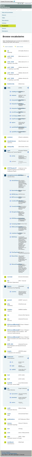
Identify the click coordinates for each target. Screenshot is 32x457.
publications (11, 419)
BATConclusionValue (15, 197)
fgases (9, 286)
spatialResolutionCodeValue (15, 131)
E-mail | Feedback (6, 452)
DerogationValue (15, 212)
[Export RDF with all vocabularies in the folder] (28, 88)
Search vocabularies (9, 46)
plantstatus (14, 397)
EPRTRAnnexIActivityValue (15, 218)
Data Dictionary (13, 9)
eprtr (8, 150)
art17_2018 (10, 78)
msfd (8, 408)
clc (12, 362)
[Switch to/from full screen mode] (23, 3)
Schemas (4, 23)
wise (8, 436)
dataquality (10, 146)
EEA (8, 1)
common (10, 137)
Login (20, 3)
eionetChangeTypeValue (15, 112)
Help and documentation (7, 12)
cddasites (14, 95)
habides (9, 309)
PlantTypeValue (15, 252)
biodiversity (10, 84)
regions (13, 122)
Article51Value (15, 180)
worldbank (10, 442)
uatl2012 (14, 369)
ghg (8, 304)
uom (8, 432)
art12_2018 (10, 62)
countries (14, 291)
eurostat (9, 276)
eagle (13, 365)
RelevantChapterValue (15, 264)
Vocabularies (5, 25)
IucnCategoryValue (15, 115)
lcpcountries (15, 393)
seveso (9, 423)
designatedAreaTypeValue (15, 100)
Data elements (5, 20)
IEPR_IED (10, 344)
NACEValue (14, 237)
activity (13, 156)
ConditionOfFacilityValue (15, 200)
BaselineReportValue (15, 190)
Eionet (8, 9)
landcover (10, 356)
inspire (9, 351)
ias (8, 315)
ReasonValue (15, 256)
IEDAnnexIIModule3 (12, 330)
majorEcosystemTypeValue (15, 118)
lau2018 (9, 383)
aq (8, 50)
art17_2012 (10, 73)
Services (4, 28)
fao (8, 280)
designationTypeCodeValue (15, 108)
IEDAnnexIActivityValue (15, 226)
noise (9, 413)
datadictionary (11, 141)
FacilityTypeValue (15, 223)
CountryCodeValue (15, 206)
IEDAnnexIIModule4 (12, 337)
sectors (13, 402)
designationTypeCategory (15, 103)
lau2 (8, 379)
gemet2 (9, 300)
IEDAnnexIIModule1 (12, 324)
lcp (8, 388)
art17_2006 (10, 67)
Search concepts (20, 46)
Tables (3, 17)
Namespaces (5, 31)
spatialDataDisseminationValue (15, 127)
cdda (8, 88)
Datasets (4, 15)
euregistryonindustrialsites (12, 175)
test (8, 428)
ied (8, 319)
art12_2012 (10, 56)
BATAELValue (15, 194)
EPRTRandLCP (12, 168)
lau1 (8, 375)
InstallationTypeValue (15, 233)
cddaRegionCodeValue (15, 91)
